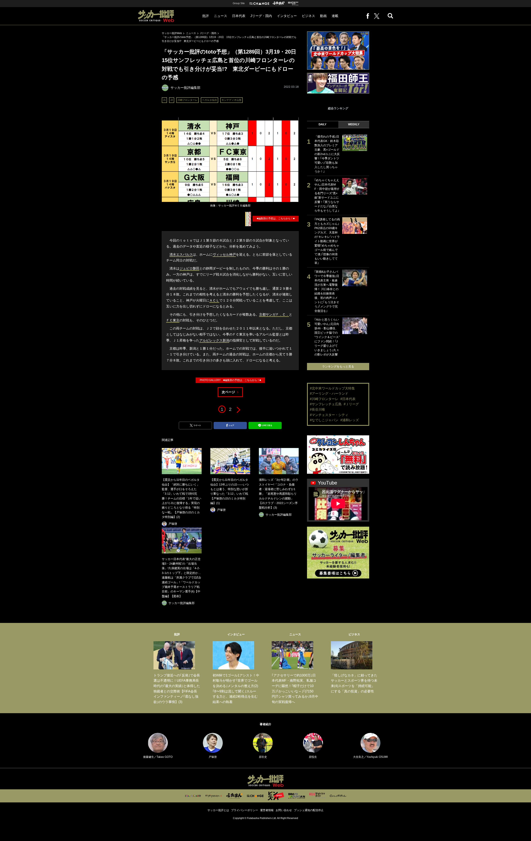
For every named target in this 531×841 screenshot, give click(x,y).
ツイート (197, 425)
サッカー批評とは (218, 810)
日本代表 (238, 16)
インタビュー (287, 16)
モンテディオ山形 (231, 100)
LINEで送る (267, 425)
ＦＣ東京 (172, 320)
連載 (335, 16)
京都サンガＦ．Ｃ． (274, 314)
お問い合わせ (284, 810)
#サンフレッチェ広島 (326, 404)
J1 (164, 100)
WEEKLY (353, 124)
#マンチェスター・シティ (329, 415)
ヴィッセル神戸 (224, 254)
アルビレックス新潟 (214, 340)
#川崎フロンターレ (324, 399)
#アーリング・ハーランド (329, 393)
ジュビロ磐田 (189, 268)
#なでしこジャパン (324, 420)
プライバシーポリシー (244, 810)
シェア (231, 425)
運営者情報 (267, 810)
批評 (205, 16)
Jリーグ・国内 (261, 16)
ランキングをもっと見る (338, 366)
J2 (171, 100)
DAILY (322, 124)
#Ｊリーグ (351, 404)
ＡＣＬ (214, 300)
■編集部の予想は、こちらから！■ (276, 218)
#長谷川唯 (317, 409)
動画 (323, 16)
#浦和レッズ (349, 420)
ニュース (220, 16)
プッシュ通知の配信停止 (309, 810)
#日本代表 (348, 399)
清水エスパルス (181, 254)
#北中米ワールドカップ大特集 (332, 388)
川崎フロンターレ (187, 100)
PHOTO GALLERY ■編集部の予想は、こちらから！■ (230, 380)
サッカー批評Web (172, 33)
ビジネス (308, 16)
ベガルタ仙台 (209, 100)
